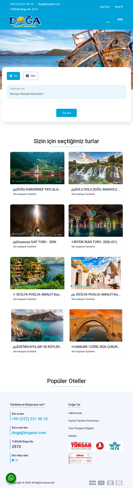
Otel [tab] (32, 75)
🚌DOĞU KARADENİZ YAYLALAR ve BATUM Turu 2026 (52, 189)
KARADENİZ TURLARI (25, 181)
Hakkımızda (75, 413)
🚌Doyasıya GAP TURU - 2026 (34, 242)
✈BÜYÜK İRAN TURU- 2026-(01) (94, 242)
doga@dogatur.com (29, 432)
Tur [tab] (15, 75)
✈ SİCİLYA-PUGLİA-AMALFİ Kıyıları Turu (42, 294)
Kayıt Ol (119, 6)
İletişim (72, 435)
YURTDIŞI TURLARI (82, 233)
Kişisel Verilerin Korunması (83, 420)
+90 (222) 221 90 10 (30, 419)
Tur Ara (66, 113)
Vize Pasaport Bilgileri (81, 428)
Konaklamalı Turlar (83, 181)
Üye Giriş (104, 6)
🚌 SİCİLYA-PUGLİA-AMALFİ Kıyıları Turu (101, 294)
